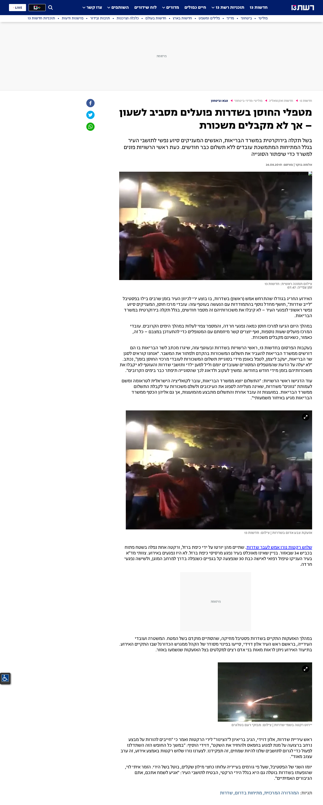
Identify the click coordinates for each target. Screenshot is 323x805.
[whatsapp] (90, 127)
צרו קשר (94, 7)
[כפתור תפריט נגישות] (5, 677)
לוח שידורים (145, 7)
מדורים (172, 7)
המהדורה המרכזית (281, 793)
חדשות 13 (259, 7)
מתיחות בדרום (248, 793)
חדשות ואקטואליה (281, 101)
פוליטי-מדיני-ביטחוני (248, 101)
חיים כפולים (195, 7)
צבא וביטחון (219, 101)
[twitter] (90, 115)
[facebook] (90, 103)
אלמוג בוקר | (302, 165)
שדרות (226, 793)
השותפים (120, 7)
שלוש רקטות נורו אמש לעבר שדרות (279, 547)
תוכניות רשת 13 (230, 7)
